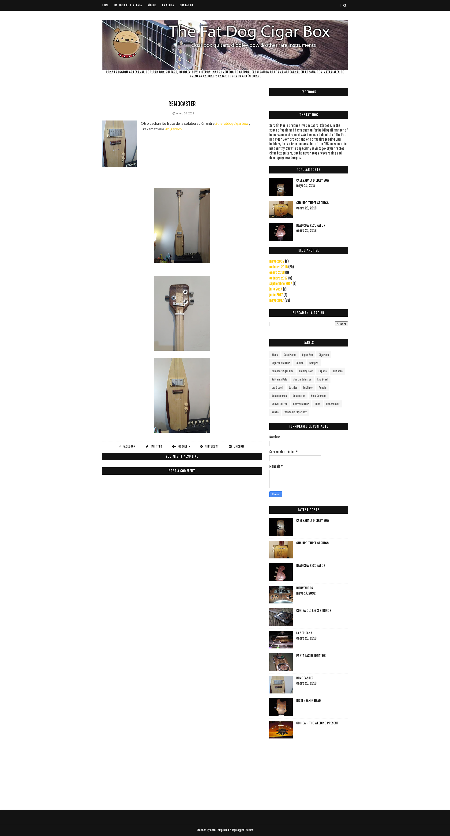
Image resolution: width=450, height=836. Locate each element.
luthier (293, 387)
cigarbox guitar (281, 363)
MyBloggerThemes (243, 830)
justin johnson (302, 379)
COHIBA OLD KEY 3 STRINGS (313, 611)
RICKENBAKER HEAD (308, 701)
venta (275, 412)
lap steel (322, 379)
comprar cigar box (282, 371)
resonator (299, 396)
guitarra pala (279, 379)
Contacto (186, 5)
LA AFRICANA (304, 633)
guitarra (338, 371)
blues (275, 355)
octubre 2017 (278, 278)
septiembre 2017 (280, 284)
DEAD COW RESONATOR (310, 225)
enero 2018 (277, 273)
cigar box (307, 355)
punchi (322, 387)
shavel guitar (279, 404)
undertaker (333, 404)
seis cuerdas (318, 396)
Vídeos (152, 5)
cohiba (300, 363)
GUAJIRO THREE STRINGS (312, 203)
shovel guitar (301, 404)
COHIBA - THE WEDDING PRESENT (317, 723)
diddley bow (306, 371)
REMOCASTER (304, 678)
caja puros (290, 355)
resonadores (279, 396)
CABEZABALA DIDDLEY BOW (312, 180)
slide (317, 404)
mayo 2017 (276, 300)
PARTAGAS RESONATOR (311, 656)
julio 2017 (275, 289)
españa (323, 371)
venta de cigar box (296, 412)
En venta (168, 5)
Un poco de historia (128, 5)
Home (105, 5)
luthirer (308, 387)
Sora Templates (219, 830)
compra (313, 363)
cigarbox (324, 355)
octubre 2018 (278, 267)
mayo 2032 (276, 261)
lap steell (277, 387)
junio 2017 (276, 295)
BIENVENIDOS (304, 588)
